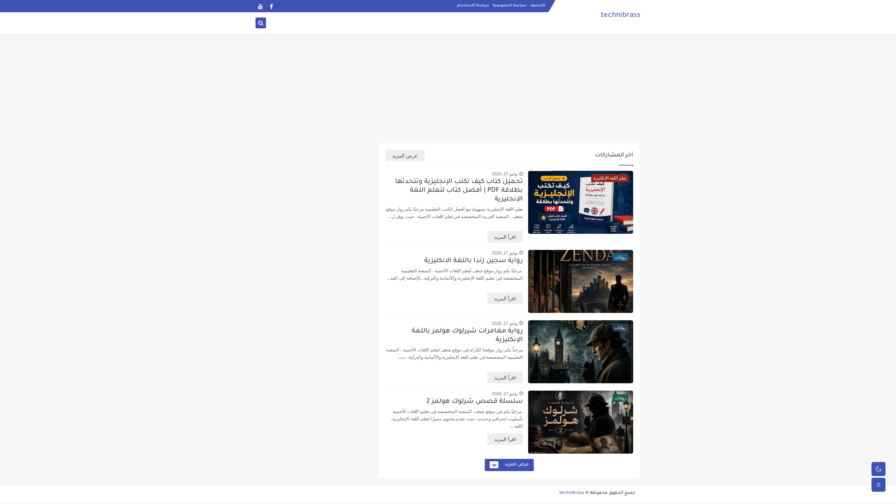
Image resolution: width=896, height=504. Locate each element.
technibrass (571, 493)
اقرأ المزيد (505, 236)
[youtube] (260, 6)
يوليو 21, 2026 (505, 174)
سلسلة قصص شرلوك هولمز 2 (474, 401)
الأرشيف (537, 6)
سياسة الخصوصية (509, 6)
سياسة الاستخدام (473, 6)
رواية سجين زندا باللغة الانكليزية (473, 261)
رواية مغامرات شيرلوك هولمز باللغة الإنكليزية (467, 336)
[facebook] (271, 6)
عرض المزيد (405, 155)
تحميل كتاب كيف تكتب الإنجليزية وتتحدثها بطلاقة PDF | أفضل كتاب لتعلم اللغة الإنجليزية (459, 190)
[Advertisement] (447, 88)
